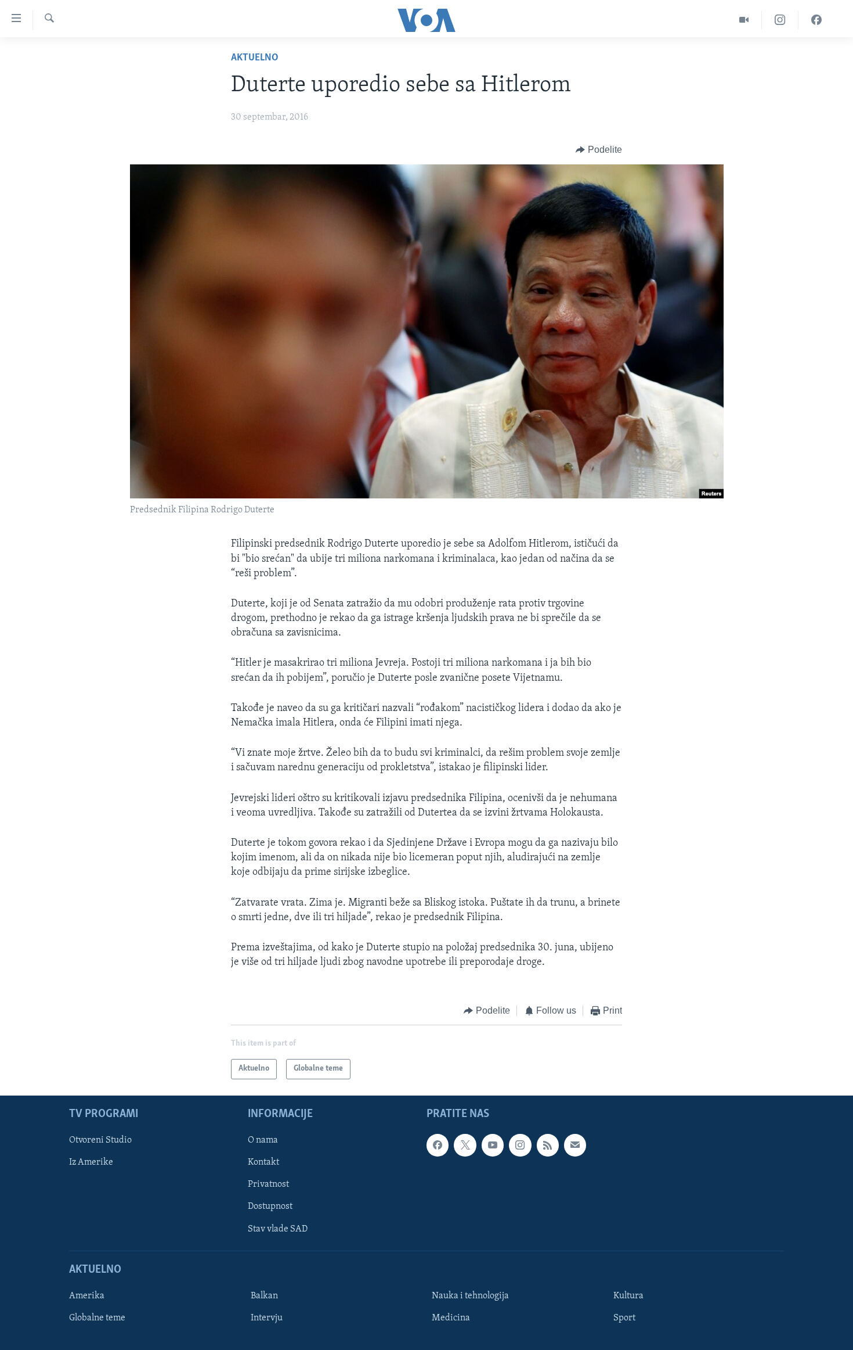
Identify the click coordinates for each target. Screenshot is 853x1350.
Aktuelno (255, 58)
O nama (263, 1140)
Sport (624, 1318)
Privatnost (268, 1184)
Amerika (86, 1296)
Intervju (267, 1318)
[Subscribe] (575, 1145)
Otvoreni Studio (100, 1140)
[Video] (744, 20)
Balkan (264, 1296)
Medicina (451, 1318)
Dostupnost (270, 1206)
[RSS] (548, 1145)
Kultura (628, 1296)
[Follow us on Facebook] (437, 1145)
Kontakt (263, 1162)
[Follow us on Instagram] (520, 1145)
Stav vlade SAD (278, 1228)
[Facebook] (816, 20)
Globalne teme (97, 1318)
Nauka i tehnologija (470, 1296)
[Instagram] (780, 20)
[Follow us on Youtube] (493, 1145)
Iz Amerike (91, 1162)
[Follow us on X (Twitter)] (465, 1145)
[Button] (599, 149)
